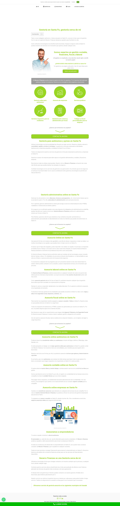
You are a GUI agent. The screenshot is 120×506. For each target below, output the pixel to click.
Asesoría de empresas (60, 100)
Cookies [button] (73, 2)
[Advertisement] (60, 16)
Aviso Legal (46, 501)
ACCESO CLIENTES (79, 6)
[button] (41, 34)
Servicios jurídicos (80, 100)
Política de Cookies (62, 501)
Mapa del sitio (73, 501)
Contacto (68, 501)
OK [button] (77, 2)
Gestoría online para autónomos (40, 101)
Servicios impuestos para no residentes (40, 119)
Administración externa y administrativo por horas (60, 119)
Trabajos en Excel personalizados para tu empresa (80, 120)
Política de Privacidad (53, 501)
